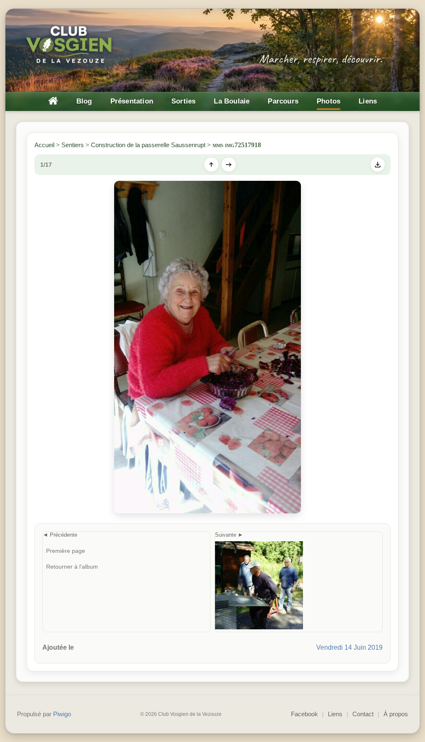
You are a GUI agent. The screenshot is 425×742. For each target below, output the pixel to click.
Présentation (131, 101)
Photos (328, 101)
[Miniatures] (211, 165)
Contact (363, 714)
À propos (395, 714)
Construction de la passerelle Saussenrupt (148, 144)
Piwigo (62, 714)
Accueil (44, 144)
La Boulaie (231, 101)
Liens (368, 101)
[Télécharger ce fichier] (378, 165)
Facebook (304, 714)
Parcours (283, 101)
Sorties (183, 101)
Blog (84, 101)
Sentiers (72, 144)
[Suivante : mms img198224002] (229, 165)
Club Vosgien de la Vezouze (69, 45)
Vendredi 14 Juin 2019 (349, 647)
